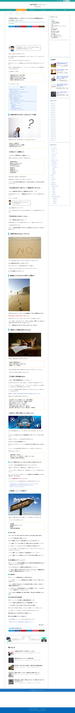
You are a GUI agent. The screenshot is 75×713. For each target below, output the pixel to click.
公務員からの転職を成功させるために (15, 97)
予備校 (55, 201)
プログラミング (55, 153)
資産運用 (54, 182)
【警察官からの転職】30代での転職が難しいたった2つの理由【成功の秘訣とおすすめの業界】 (62, 77)
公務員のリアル (54, 160)
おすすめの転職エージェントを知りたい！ (18, 109)
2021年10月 (53, 121)
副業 (52, 175)
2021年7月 (53, 126)
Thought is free (43, 710)
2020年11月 (53, 140)
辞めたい (54, 165)
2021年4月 (53, 131)
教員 (53, 168)
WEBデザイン (54, 149)
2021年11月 (53, 119)
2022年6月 (53, 107)
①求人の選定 (13, 104)
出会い (53, 158)
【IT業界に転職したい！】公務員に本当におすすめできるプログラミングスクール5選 (24, 483)
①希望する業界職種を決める (15, 98)
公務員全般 (42, 624)
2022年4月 (53, 110)
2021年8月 (53, 124)
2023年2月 (53, 103)
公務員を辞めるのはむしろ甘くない (14, 94)
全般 (53, 187)
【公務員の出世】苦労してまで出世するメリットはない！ (24, 651)
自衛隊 (54, 172)
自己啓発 (54, 154)
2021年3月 (53, 133)
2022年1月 (53, 115)
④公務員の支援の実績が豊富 (16, 108)
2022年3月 (53, 112)
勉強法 (55, 203)
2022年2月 (53, 114)
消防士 (54, 170)
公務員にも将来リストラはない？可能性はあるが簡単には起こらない (27, 672)
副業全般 (54, 179)
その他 (53, 151)
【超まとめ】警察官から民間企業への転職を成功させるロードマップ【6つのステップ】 (62, 85)
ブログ (53, 177)
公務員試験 (55, 198)
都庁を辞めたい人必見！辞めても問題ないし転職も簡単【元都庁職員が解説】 (28, 665)
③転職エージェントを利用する (15, 102)
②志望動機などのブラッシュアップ (17, 105)
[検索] (69, 0)
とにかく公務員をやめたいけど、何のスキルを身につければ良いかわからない (23, 101)
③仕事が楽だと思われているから (15, 93)
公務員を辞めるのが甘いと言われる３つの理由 (16, 89)
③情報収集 (13, 106)
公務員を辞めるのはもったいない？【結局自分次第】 (24, 658)
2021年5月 (53, 129)
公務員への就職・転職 (56, 196)
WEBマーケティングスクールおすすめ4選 (16, 486)
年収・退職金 (54, 163)
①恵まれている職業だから (14, 90)
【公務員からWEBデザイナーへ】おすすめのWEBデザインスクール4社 (21, 485)
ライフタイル (53, 156)
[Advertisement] (26, 37)
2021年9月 (53, 122)
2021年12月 (53, 117)
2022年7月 (53, 105)
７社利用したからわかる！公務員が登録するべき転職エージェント (20, 621)
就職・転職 (53, 184)
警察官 (54, 173)
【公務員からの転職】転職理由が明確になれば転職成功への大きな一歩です (26, 393)
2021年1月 (53, 136)
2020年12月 (53, 138)
